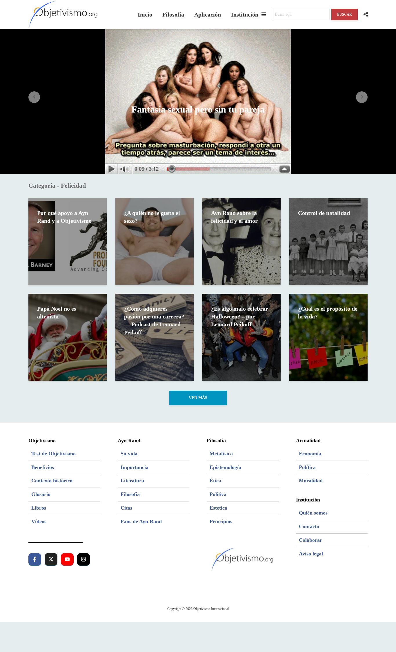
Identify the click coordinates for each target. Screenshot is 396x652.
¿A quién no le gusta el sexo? (152, 217)
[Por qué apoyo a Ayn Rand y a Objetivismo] (67, 241)
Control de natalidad (324, 213)
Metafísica (221, 454)
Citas (126, 508)
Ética (215, 480)
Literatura (132, 480)
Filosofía (173, 14)
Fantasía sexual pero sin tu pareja (198, 109)
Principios (221, 521)
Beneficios (42, 467)
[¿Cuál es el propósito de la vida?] (328, 337)
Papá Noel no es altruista (56, 312)
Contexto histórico (51, 480)
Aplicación (207, 14)
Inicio (145, 14)
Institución (244, 14)
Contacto (309, 526)
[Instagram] (83, 559)
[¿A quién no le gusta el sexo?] (154, 241)
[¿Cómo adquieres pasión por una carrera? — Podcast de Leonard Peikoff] (154, 337)
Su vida (129, 454)
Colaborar (310, 540)
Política (218, 494)
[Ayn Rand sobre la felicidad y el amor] (241, 241)
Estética (218, 508)
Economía (310, 454)
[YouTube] (67, 559)
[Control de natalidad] (328, 241)
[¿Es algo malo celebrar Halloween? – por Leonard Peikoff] (241, 337)
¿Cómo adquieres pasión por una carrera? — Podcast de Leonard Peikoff (154, 320)
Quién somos (313, 513)
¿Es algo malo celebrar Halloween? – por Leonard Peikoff (239, 316)
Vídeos (38, 521)
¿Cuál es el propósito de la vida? (327, 312)
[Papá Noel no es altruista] (67, 337)
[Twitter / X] (51, 559)
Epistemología (225, 467)
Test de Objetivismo (53, 454)
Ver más (198, 398)
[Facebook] (34, 559)
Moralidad (311, 480)
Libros (38, 508)
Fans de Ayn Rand (141, 521)
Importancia (134, 467)
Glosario (40, 494)
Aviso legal (311, 554)
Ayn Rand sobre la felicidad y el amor (234, 217)
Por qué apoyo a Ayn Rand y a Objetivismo (64, 217)
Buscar (344, 14)
